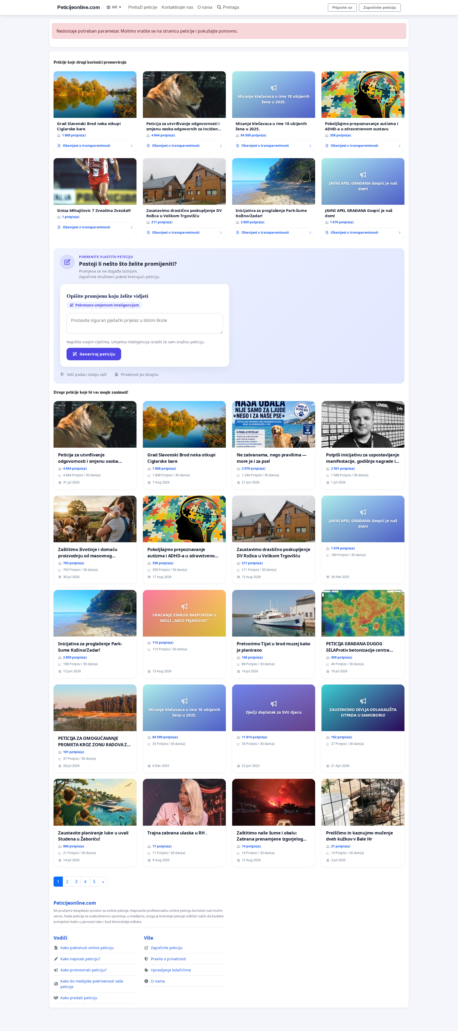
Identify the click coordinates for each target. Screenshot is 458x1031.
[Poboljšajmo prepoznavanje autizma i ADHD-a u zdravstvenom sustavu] (363, 111)
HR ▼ (117, 7)
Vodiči (60, 938)
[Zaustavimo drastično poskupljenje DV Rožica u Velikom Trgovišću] (184, 198)
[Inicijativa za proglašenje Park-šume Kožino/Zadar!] (273, 198)
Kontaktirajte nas (177, 7)
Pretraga (231, 7)
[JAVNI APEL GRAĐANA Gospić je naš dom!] (363, 198)
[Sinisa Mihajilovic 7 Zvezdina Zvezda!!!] (95, 195)
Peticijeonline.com (78, 7)
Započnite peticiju (379, 7)
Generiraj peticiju (97, 354)
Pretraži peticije (142, 7)
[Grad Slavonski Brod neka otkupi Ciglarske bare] (95, 111)
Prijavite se (342, 7)
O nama (204, 7)
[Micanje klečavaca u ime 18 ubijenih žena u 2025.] (273, 111)
